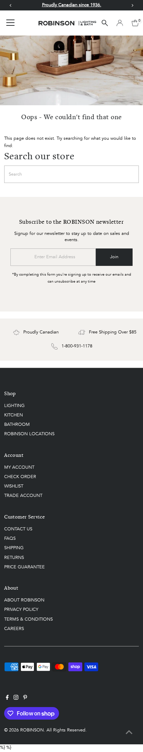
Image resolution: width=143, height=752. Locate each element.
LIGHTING (14, 406)
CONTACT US (18, 529)
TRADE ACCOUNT (23, 495)
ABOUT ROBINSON (24, 600)
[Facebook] (7, 698)
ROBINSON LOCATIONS (29, 434)
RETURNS (14, 557)
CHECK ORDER (20, 477)
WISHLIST (13, 486)
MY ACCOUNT (19, 467)
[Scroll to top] (129, 733)
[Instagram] (16, 698)
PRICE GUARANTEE (24, 567)
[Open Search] (105, 23)
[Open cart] (135, 23)
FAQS (10, 538)
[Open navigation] (10, 23)
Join (114, 257)
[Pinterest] (25, 698)
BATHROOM (17, 424)
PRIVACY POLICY (21, 609)
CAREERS (14, 629)
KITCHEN (13, 415)
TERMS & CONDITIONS (28, 619)
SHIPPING (14, 548)
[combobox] (71, 174)
